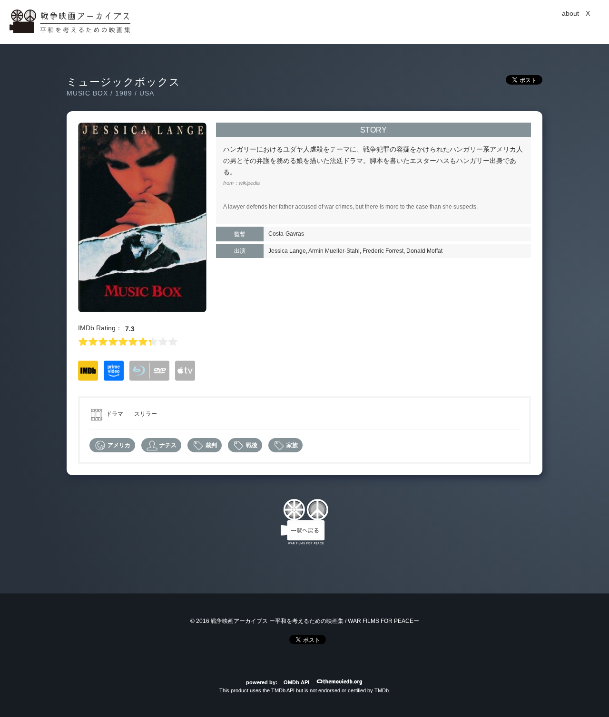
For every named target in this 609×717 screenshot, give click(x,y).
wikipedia (249, 183)
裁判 (210, 445)
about (570, 13)
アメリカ (118, 445)
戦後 (251, 445)
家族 (291, 445)
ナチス (167, 445)
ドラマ (114, 414)
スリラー (145, 414)
